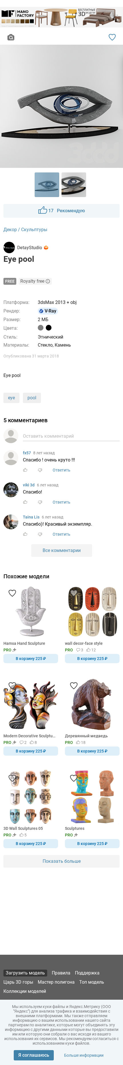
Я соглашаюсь (33, 1055)
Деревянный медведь (86, 736)
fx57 (27, 453)
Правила (61, 973)
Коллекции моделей (24, 991)
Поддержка (87, 973)
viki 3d (29, 485)
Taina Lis (31, 517)
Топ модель (91, 982)
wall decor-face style (84, 643)
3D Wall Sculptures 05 (23, 828)
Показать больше (62, 861)
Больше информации (84, 1055)
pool (31, 397)
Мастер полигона (56, 982)
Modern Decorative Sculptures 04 (29, 736)
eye (11, 397)
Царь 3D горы (18, 982)
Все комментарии (62, 550)
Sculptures (74, 828)
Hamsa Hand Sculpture (24, 643)
